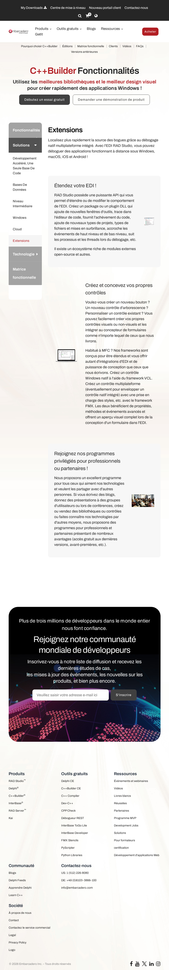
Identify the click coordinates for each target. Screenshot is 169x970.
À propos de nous (20, 912)
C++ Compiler (70, 795)
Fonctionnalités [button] (26, 130)
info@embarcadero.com (77, 887)
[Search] (80, 16)
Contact (14, 920)
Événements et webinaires (131, 781)
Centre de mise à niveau (68, 7)
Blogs (91, 29)
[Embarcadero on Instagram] (158, 964)
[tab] (25, 130)
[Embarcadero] (19, 31)
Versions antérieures (84, 51)
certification (121, 847)
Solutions (120, 832)
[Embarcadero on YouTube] (137, 964)
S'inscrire (123, 695)
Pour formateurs (124, 840)
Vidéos (126, 46)
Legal (12, 935)
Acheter (150, 31)
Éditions (67, 46)
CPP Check (68, 810)
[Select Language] (95, 16)
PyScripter (68, 847)
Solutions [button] (21, 145)
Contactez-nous (136, 7)
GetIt (39, 34)
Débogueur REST (72, 818)
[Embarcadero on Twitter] (144, 963)
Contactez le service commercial (29, 927)
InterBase (16, 803)
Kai (11, 818)
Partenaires (121, 810)
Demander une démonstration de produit (111, 99)
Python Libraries (71, 855)
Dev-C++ (67, 803)
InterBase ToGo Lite (74, 825)
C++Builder (17, 795)
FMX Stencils (69, 840)
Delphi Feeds (17, 880)
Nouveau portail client (105, 7)
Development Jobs (126, 825)
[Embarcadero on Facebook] (131, 964)
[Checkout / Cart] (87, 16)
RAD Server (17, 810)
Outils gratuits (68, 29)
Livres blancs (122, 795)
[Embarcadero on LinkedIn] (151, 964)
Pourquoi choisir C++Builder (39, 46)
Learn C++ (16, 895)
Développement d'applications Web (136, 855)
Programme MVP (125, 818)
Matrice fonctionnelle (90, 46)
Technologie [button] (23, 254)
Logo (12, 949)
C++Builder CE (71, 788)
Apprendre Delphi (20, 887)
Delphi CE (67, 781)
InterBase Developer (74, 832)
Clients (113, 46)
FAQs (139, 46)
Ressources (111, 29)
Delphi (14, 788)
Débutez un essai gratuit (44, 99)
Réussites (120, 803)
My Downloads (32, 7)
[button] (36, 292)
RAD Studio (17, 781)
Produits (42, 29)
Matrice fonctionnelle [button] (24, 273)
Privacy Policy (17, 942)
